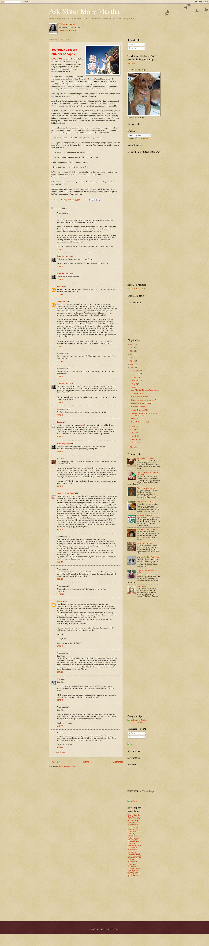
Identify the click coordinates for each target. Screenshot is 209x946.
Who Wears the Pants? (139, 397)
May (133, 429)
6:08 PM (60, 700)
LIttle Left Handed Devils (146, 502)
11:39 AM (60, 249)
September (136, 380)
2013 (132, 348)
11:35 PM (60, 726)
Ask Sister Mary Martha (84, 11)
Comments (134, 48)
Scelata (59, 601)
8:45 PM (60, 486)
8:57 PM (60, 646)
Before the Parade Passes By (141, 403)
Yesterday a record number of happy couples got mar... (144, 414)
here (81, 425)
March (134, 436)
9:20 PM (60, 529)
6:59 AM (60, 562)
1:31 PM (60, 402)
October (135, 377)
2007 (132, 368)
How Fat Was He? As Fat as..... (148, 529)
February (135, 439)
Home (86, 762)
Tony (58, 679)
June (134, 426)
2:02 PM (60, 279)
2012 (132, 351)
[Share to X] (95, 200)
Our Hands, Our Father (145, 459)
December (135, 370)
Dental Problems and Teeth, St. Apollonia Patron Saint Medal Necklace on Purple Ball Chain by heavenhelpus (134, 843)
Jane (58, 458)
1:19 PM (60, 376)
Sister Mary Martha (68, 24)
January (135, 443)
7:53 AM (60, 294)
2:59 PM (60, 415)
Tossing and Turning (144, 543)
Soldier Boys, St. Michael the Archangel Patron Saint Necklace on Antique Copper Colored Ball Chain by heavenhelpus (133, 870)
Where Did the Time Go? (140, 422)
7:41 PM (60, 452)
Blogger (115, 929)
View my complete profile (67, 30)
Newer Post (54, 762)
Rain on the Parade (138, 407)
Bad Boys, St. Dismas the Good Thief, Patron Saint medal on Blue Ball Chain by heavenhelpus (134, 856)
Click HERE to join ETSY (136, 289)
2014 (132, 344)
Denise (59, 422)
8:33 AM (60, 672)
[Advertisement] (145, 619)
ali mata (60, 286)
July (133, 387)
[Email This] (90, 200)
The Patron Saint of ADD (146, 488)
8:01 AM (60, 579)
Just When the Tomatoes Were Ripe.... (145, 390)
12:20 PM (60, 594)
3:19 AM (60, 747)
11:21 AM (60, 361)
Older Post (117, 762)
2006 (132, 447)
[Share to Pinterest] (99, 200)
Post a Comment (60, 752)
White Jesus (141, 586)
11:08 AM (60, 346)
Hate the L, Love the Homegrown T (143, 400)
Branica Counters (137, 722)
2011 (132, 354)
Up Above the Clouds (144, 516)
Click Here (131, 63)
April (133, 433)
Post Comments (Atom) (67, 767)
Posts (132, 44)
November (135, 374)
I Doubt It (134, 418)
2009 (132, 361)
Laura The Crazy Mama (65, 493)
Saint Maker (61, 301)
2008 (132, 364)
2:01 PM (60, 266)
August (134, 384)
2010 (132, 358)
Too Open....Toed (137, 393)
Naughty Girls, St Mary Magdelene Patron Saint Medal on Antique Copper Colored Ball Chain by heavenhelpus (134, 819)
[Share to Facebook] (97, 200)
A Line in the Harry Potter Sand (148, 557)
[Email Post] (86, 200)
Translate (144, 138)
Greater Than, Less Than (140, 410)
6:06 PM (60, 437)
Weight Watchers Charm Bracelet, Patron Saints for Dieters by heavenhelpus (133, 831)
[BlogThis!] (92, 200)
